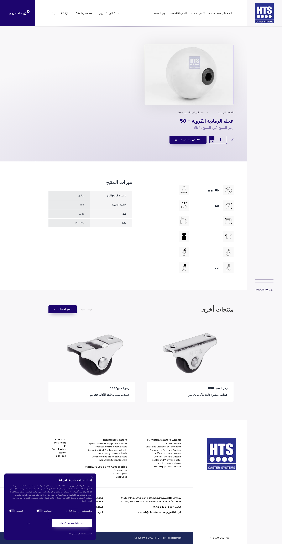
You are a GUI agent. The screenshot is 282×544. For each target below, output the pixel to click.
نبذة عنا (211, 13)
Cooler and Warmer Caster (166, 459)
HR (64, 446)
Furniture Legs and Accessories (106, 466)
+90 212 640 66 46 (167, 507)
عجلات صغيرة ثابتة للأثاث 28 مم (109, 395)
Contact (61, 455)
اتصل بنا (193, 13)
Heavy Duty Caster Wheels (112, 453)
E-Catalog (60, 442)
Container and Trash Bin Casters (109, 456)
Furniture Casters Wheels (164, 440)
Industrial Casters (115, 440)
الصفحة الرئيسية (224, 13)
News (62, 452)
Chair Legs (121, 476)
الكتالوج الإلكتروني (179, 13)
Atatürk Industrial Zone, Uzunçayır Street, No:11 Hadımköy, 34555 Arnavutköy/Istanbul (151, 499)
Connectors (120, 470)
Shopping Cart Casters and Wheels (107, 450)
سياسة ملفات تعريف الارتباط (80, 533)
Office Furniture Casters (168, 453)
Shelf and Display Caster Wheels (163, 446)
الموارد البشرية (161, 13)
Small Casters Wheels (169, 463)
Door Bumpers (119, 473)
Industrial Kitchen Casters (113, 459)
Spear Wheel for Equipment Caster (108, 443)
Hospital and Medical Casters (111, 446)
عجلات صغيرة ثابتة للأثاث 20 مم (208, 395)
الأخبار (202, 13)
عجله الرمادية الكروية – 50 (191, 112)
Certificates (59, 449)
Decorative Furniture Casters (165, 450)
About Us (60, 439)
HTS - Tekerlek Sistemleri (168, 537)
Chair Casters (173, 443)
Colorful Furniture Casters (167, 456)
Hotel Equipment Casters (167, 466)
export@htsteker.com (159, 512)
